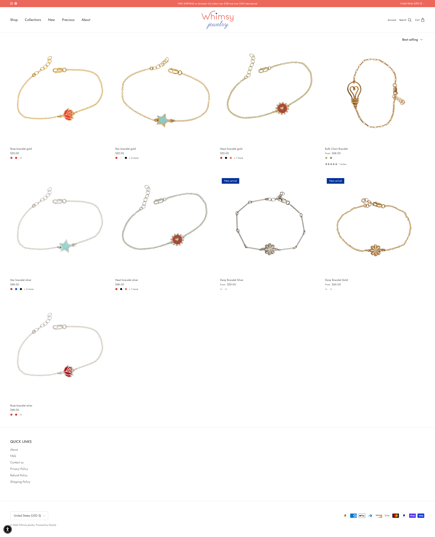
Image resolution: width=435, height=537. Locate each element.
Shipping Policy (20, 482)
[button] (7, 529)
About (86, 19)
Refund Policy (19, 475)
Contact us (16, 462)
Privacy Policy (19, 469)
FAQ (13, 456)
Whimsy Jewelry (26, 525)
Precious (68, 19)
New (51, 19)
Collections (33, 19)
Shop (14, 19)
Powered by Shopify (46, 525)
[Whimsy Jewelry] (217, 20)
